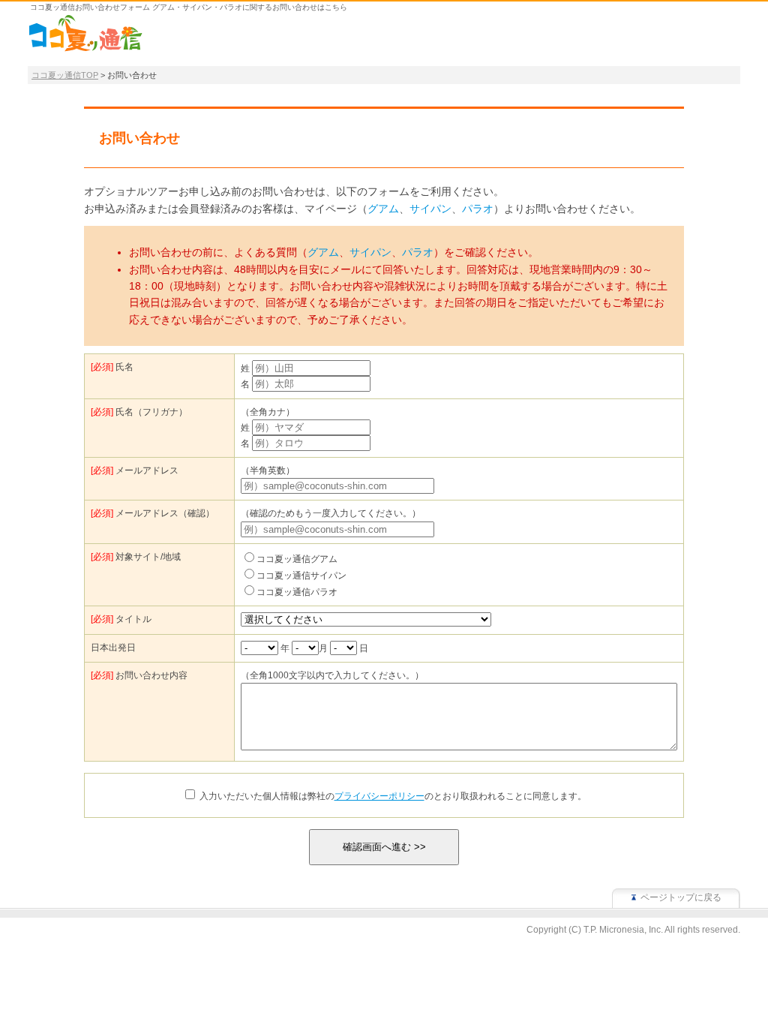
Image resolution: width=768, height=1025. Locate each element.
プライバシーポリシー (379, 796)
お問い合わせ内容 (139, 675)
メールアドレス (134, 470)
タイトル (121, 619)
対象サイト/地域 (136, 557)
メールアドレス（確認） (152, 513)
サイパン (431, 209)
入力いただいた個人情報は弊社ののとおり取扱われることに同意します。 (393, 796)
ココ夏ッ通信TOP (65, 75)
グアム (383, 209)
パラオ (478, 209)
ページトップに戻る (681, 897)
